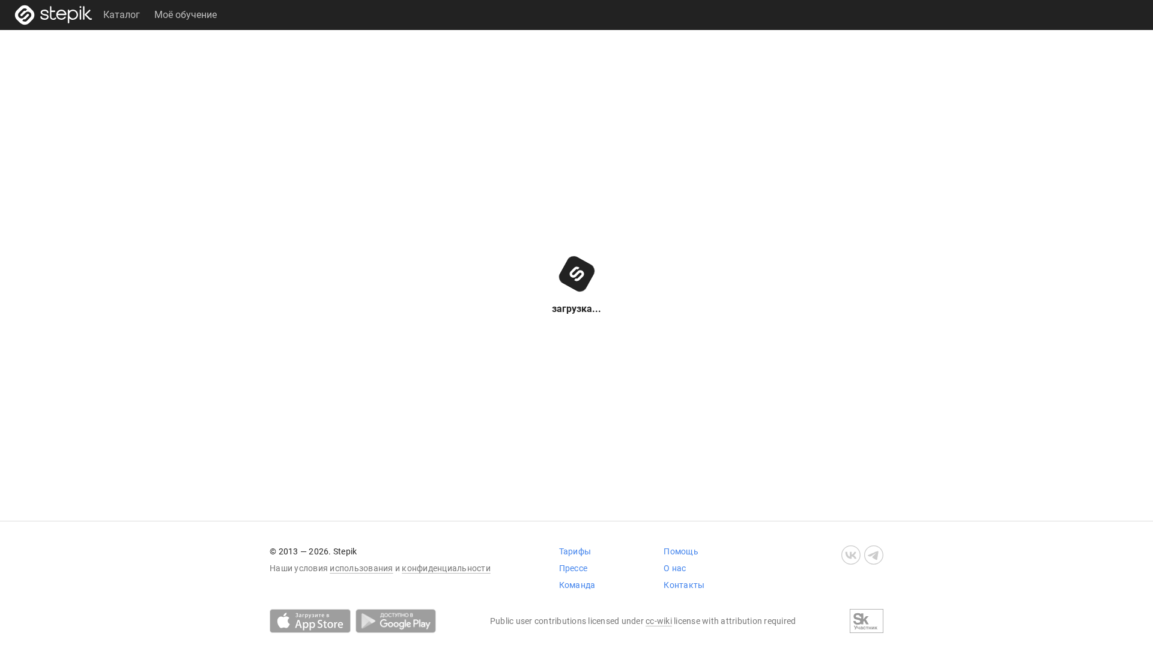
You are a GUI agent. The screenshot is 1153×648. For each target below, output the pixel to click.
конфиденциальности (446, 568)
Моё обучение (185, 14)
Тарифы (575, 551)
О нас (675, 568)
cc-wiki (659, 621)
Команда (577, 585)
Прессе (573, 568)
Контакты (684, 585)
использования (361, 568)
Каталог (121, 14)
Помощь (681, 551)
